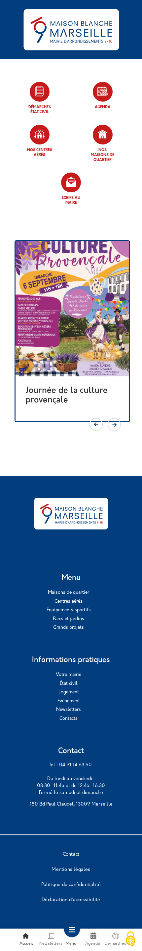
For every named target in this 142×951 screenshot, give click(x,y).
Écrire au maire (71, 200)
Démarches (115, 944)
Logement (68, 692)
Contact (71, 854)
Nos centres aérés (39, 152)
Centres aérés (68, 601)
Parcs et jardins (68, 619)
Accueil (26, 944)
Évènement (68, 701)
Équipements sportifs (69, 610)
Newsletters (68, 710)
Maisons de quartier (68, 592)
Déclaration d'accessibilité (71, 900)
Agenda (103, 107)
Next (114, 424)
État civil (68, 684)
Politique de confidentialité (71, 884)
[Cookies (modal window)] (130, 939)
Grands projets (68, 627)
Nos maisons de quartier (102, 155)
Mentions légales (71, 869)
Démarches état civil (39, 110)
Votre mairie (68, 675)
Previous (96, 424)
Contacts (68, 718)
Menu (71, 944)
